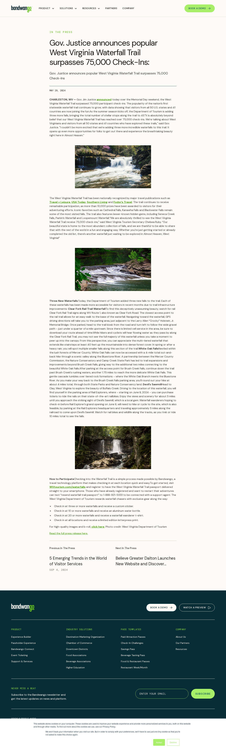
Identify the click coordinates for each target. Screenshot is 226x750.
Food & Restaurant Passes (135, 661)
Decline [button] (173, 742)
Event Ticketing (19, 655)
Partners (111, 8)
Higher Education (75, 667)
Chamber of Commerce (79, 642)
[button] (46, 8)
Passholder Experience (23, 642)
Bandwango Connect (22, 649)
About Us (181, 636)
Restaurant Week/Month (134, 667)
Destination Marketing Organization (85, 636)
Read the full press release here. (68, 533)
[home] (21, 8)
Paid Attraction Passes (133, 636)
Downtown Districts (77, 649)
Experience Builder (21, 636)
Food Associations (76, 655)
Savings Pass (128, 649)
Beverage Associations (78, 661)
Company (128, 8)
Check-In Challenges (132, 642)
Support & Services (22, 661)
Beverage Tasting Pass (133, 655)
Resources (181, 649)
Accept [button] (159, 742)
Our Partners (182, 642)
